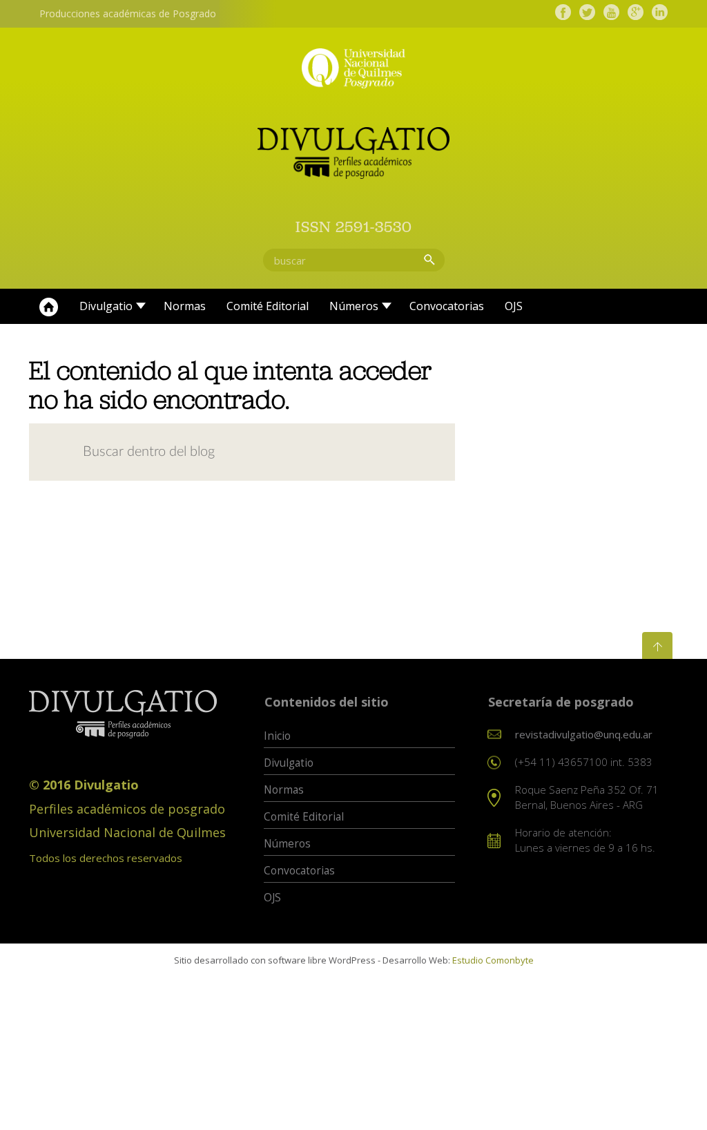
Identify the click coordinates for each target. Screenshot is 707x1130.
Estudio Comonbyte (493, 960)
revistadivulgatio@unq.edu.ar (583, 734)
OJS (514, 306)
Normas (185, 306)
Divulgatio (106, 306)
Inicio (49, 306)
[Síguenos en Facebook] (563, 12)
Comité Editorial (267, 306)
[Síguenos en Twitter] (587, 12)
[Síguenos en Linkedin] (660, 12)
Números (353, 306)
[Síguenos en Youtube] (611, 12)
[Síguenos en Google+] (635, 12)
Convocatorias (446, 306)
